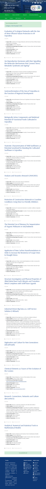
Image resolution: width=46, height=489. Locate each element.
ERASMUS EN (18, 365)
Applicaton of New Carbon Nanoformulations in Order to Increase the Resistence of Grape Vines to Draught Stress (22, 252)
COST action (15, 392)
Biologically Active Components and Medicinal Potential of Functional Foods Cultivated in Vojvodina (21, 119)
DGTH (21, 113)
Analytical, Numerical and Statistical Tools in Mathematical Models (21, 426)
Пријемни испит (28, 467)
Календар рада (28, 465)
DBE (21, 57)
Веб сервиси (27, 464)
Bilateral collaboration (17, 220)
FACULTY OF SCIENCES (9, 9)
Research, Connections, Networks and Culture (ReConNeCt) (21, 397)
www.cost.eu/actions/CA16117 (19, 388)
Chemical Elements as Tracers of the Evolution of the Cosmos (22, 369)
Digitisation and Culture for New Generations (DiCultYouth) (21, 343)
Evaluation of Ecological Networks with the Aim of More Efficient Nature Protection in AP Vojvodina (22, 33)
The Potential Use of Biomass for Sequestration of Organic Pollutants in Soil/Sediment (22, 225)
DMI (14, 338)
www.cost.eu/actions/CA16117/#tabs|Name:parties (16, 381)
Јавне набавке (37, 473)
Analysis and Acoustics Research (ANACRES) (21, 175)
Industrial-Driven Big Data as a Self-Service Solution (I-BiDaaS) (20, 310)
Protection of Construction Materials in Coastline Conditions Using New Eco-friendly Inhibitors (22, 200)
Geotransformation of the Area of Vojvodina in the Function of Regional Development (21, 92)
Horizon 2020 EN (17, 338)
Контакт (26, 473)
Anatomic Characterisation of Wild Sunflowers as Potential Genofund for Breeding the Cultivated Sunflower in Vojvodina (22, 147)
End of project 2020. (9, 57)
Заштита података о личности (35, 479)
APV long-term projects (17, 57)
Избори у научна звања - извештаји (36, 470)
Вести (26, 462)
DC (20, 142)
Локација (27, 471)
